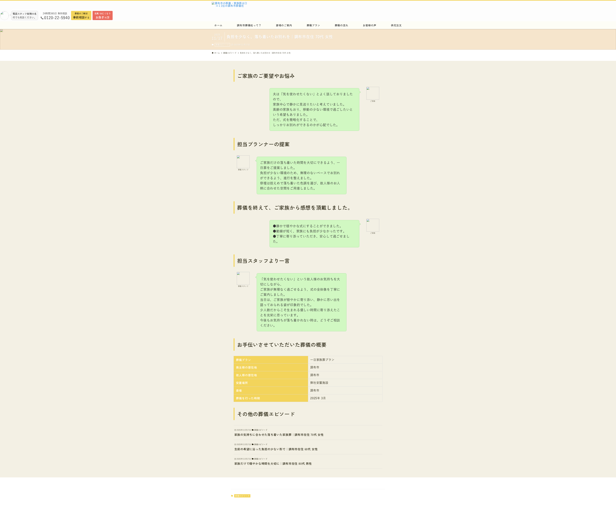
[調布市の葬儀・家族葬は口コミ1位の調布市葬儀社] (270, 6)
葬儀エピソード (222, 45)
